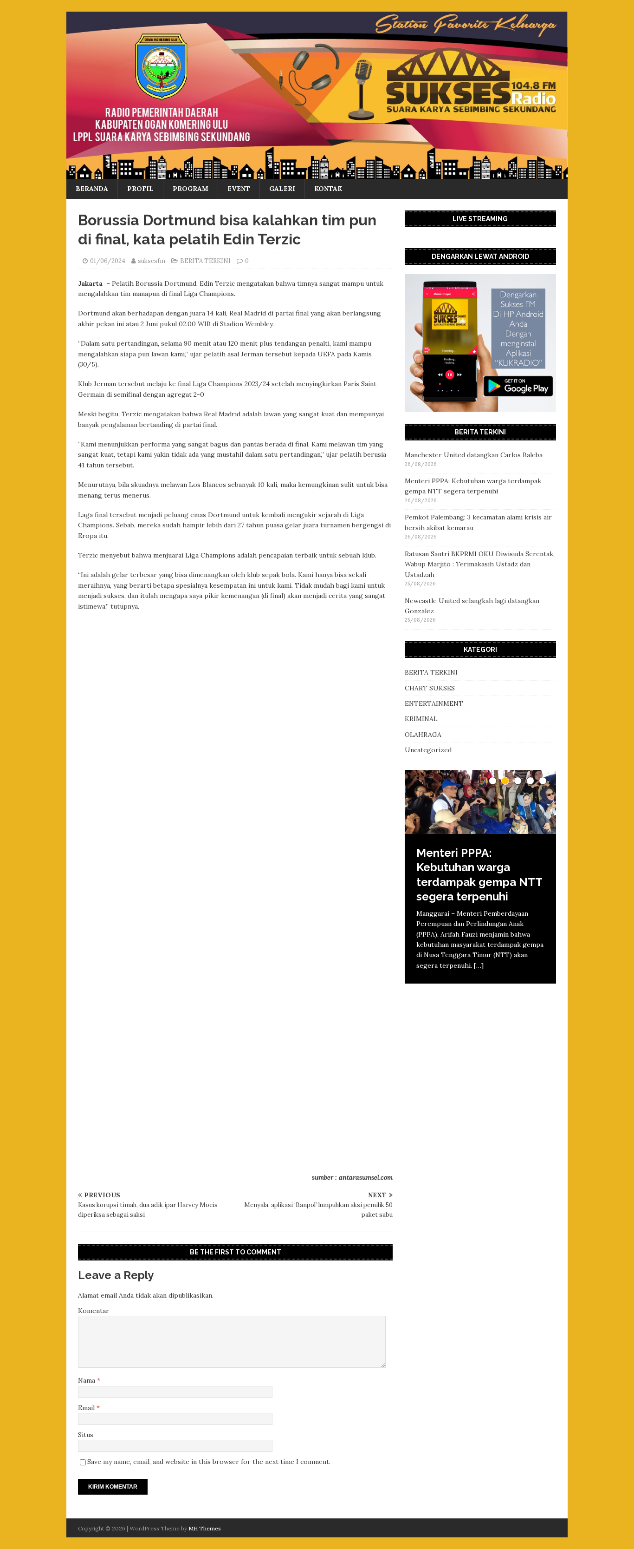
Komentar (93, 1310)
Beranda (92, 188)
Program (190, 188)
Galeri (282, 188)
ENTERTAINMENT (434, 703)
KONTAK (328, 188)
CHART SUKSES (430, 688)
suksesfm (151, 261)
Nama (87, 1380)
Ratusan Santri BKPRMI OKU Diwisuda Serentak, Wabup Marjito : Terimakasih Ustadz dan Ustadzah (480, 564)
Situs (85, 1435)
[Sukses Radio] (317, 174)
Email (87, 1408)
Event (238, 188)
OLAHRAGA (423, 734)
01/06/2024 (107, 261)
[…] (479, 965)
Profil (140, 188)
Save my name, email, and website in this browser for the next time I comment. (208, 1461)
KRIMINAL (421, 719)
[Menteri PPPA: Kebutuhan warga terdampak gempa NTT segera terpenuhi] (480, 802)
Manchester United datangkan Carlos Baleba (474, 455)
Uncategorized (428, 750)
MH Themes (204, 1528)
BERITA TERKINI (205, 261)
